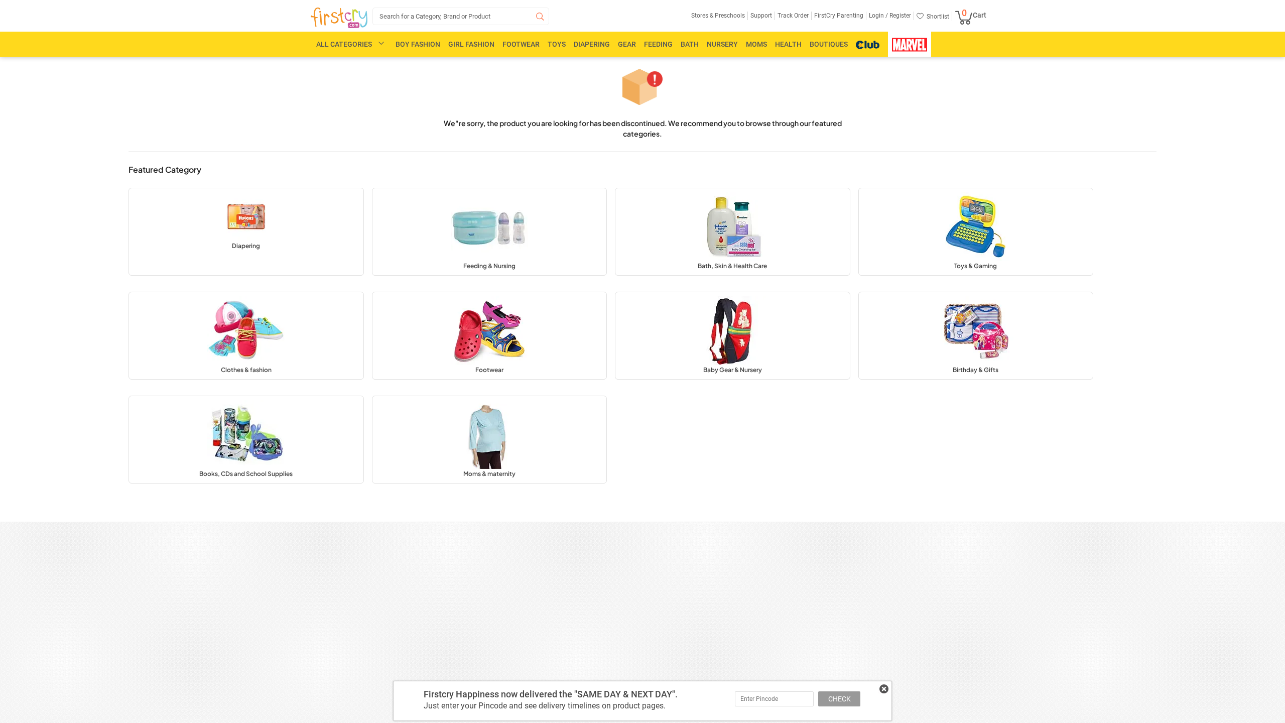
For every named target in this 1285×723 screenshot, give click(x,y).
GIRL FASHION (471, 44)
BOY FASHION (418, 44)
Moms (756, 44)
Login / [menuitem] (878, 15)
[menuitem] (339, 18)
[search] (461, 16)
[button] (246, 232)
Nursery (722, 44)
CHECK (839, 699)
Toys (557, 44)
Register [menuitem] (899, 15)
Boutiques (829, 44)
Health (788, 44)
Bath (690, 44)
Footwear (521, 44)
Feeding (658, 44)
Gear (627, 44)
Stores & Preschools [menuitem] (718, 15)
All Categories (344, 44)
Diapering (592, 44)
